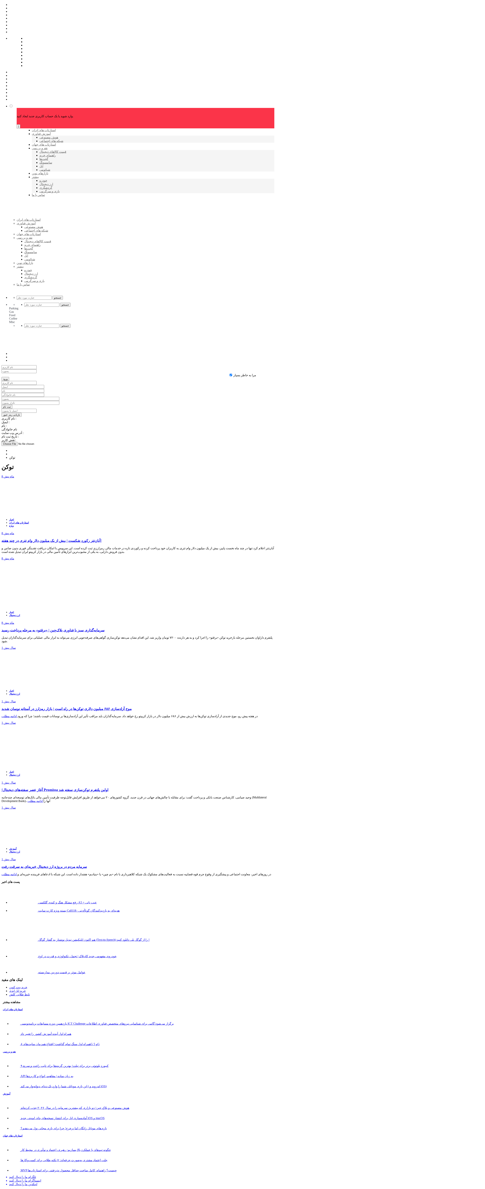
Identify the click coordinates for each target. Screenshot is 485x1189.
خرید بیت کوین (18, 987)
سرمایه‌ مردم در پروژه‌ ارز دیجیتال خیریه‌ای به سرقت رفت (44, 867)
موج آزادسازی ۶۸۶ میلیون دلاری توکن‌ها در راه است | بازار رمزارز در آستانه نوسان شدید (67, 709)
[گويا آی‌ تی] (46, 226)
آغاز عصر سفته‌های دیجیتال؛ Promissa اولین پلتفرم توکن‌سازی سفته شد (55, 790)
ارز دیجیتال (14, 615)
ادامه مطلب (9, 716)
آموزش (13, 848)
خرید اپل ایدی (17, 990)
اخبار (11, 519)
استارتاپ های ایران (19, 522)
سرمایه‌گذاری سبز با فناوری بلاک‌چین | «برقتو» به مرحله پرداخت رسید (53, 630)
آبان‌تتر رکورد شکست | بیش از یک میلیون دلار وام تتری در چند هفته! (52, 541)
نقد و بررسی (9, 1051)
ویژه (11, 525)
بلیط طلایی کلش (19, 994)
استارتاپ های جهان (13, 1135)
